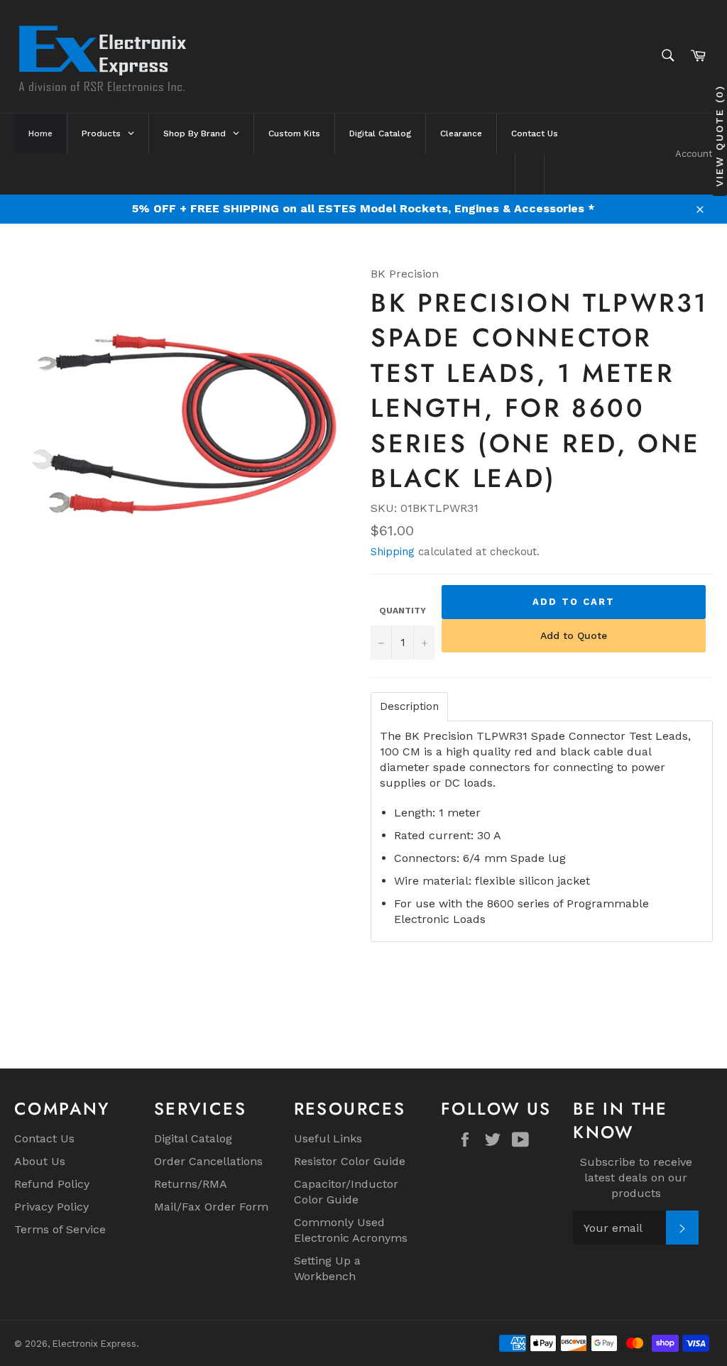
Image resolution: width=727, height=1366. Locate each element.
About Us (39, 1161)
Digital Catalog (193, 1138)
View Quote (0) (719, 136)
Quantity (402, 611)
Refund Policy (51, 1184)
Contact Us (44, 1138)
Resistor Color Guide (349, 1161)
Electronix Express (94, 1343)
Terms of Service (60, 1229)
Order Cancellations (208, 1161)
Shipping (393, 551)
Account (694, 153)
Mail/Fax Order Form (211, 1206)
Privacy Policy (51, 1206)
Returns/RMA (190, 1184)
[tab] (409, 706)
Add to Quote (573, 635)
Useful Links (328, 1138)
